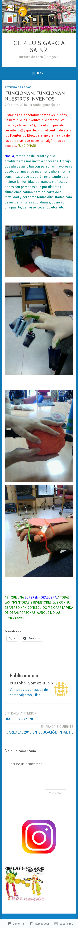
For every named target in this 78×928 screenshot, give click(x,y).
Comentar (55, 793)
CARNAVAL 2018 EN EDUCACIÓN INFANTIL (40, 730)
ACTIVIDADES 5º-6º (18, 87)
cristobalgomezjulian (44, 105)
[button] (39, 251)
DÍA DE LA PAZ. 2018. (21, 716)
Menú (41, 73)
